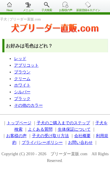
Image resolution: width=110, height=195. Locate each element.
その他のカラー (28, 105)
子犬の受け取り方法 (50, 136)
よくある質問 (40, 129)
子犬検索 (46, 10)
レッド (20, 58)
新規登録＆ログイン (88, 10)
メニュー (28, 10)
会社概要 (82, 136)
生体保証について (74, 129)
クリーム (22, 79)
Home (9, 10)
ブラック (22, 98)
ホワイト (22, 85)
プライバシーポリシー (42, 142)
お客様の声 (65, 10)
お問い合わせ (80, 142)
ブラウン (22, 72)
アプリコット (26, 65)
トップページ (19, 123)
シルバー (22, 92)
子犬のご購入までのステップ (63, 123)
